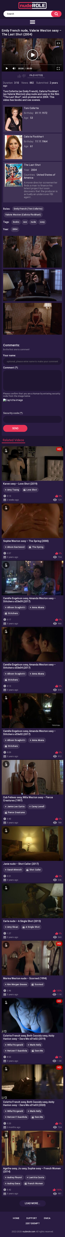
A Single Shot (33, 927)
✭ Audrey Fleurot (13, 1177)
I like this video (19, 76)
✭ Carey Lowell (36, 806)
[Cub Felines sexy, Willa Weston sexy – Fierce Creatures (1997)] (32, 777)
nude (33, 222)
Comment (8, 367)
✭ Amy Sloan (11, 927)
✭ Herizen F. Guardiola (16, 1051)
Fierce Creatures (16, 812)
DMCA (47, 1218)
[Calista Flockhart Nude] (13, 157)
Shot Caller (35, 870)
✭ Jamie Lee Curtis (15, 806)
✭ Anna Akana (37, 607)
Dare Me (39, 1051)
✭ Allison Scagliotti (15, 607)
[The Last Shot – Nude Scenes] (13, 185)
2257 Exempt (32, 1223)
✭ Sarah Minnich (13, 870)
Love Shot (32, 490)
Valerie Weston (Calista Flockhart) (23, 214)
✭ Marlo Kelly (34, 1045)
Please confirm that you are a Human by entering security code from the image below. (31, 394)
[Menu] (32, 22)
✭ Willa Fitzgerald (14, 1045)
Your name (9, 355)
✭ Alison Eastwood (14, 547)
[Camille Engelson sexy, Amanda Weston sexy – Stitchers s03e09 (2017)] (32, 578)
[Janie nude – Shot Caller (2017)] (32, 843)
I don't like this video (24, 76)
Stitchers (13, 613)
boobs (16, 222)
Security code (11, 413)
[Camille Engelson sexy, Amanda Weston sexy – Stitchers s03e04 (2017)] (32, 644)
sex (25, 222)
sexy (42, 222)
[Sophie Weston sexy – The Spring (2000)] (32, 521)
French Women (35, 1183)
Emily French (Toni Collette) (28, 209)
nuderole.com (29, 1231)
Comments (11, 345)
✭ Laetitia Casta (35, 1177)
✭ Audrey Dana (12, 1183)
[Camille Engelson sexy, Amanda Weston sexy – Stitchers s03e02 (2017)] (32, 710)
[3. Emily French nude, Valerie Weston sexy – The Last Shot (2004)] (32, 319)
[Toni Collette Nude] (13, 129)
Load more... (32, 1203)
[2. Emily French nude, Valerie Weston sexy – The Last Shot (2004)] (32, 285)
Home (16, 1218)
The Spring (37, 547)
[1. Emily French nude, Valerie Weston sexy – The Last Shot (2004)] (32, 252)
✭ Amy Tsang (12, 490)
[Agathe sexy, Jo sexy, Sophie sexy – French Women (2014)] (32, 1148)
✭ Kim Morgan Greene (16, 984)
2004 (15, 229)
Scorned (39, 984)
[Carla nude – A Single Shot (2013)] (32, 900)
